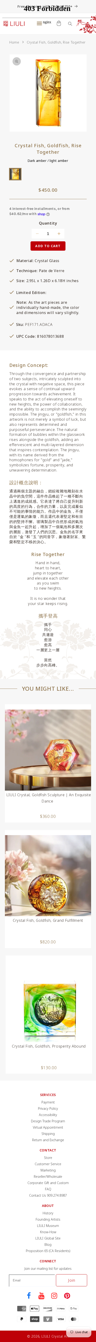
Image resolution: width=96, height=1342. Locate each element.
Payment (48, 1102)
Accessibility (48, 1115)
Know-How (48, 1232)
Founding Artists (48, 1219)
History (48, 1213)
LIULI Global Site (48, 1238)
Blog (48, 1244)
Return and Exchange (48, 1140)
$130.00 (49, 1067)
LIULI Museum (48, 1225)
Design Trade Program (48, 1121)
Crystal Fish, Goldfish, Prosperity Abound (49, 1046)
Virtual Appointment (48, 1127)
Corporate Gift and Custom (48, 1183)
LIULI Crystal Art (55, 1336)
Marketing (48, 1170)
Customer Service (48, 1164)
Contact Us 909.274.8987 (48, 1195)
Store (48, 1157)
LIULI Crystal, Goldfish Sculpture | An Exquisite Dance (48, 798)
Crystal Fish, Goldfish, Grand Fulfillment (48, 920)
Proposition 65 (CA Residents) (48, 1251)
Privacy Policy (48, 1108)
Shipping (48, 1133)
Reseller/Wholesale (48, 1176)
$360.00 (48, 816)
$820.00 (48, 942)
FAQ (48, 1189)
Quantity (48, 223)
